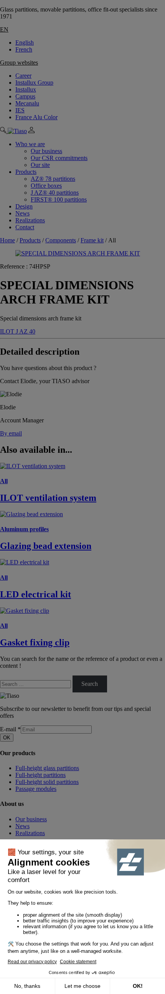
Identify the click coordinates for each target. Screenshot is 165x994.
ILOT (8, 331)
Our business (46, 151)
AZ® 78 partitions (53, 178)
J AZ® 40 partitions (55, 192)
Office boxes (46, 185)
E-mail (10, 729)
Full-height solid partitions (47, 782)
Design (24, 206)
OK (6, 737)
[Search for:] (36, 683)
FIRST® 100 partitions (59, 199)
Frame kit (92, 240)
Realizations (30, 220)
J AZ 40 (25, 331)
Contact (24, 227)
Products (25, 171)
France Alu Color (36, 117)
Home (7, 240)
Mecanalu (27, 103)
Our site (40, 165)
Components (60, 240)
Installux (25, 89)
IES (20, 110)
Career (23, 75)
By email (11, 433)
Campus (25, 96)
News (22, 213)
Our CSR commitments (59, 158)
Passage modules (35, 789)
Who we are (30, 144)
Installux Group (34, 82)
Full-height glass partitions (47, 768)
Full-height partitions (40, 775)
